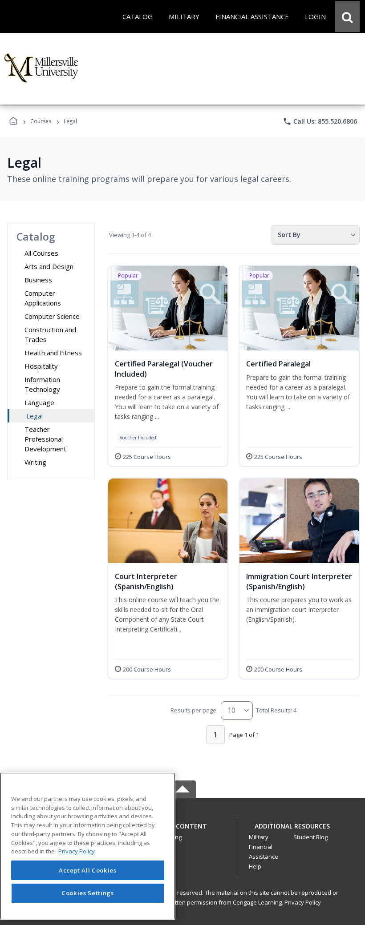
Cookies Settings (87, 893)
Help (255, 866)
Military (258, 837)
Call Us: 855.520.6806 (320, 121)
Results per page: (194, 710)
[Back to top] (182, 831)
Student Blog (310, 837)
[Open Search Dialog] (347, 16)
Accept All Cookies (88, 870)
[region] (87, 846)
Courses (40, 121)
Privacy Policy (302, 902)
